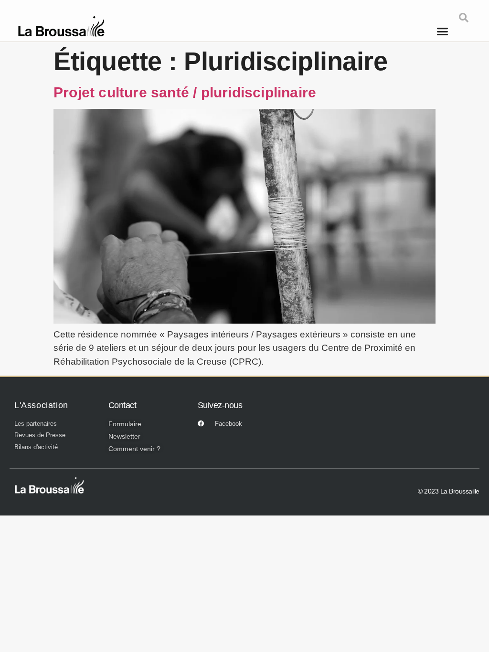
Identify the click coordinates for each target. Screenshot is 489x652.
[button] (443, 31)
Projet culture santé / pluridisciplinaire (184, 92)
